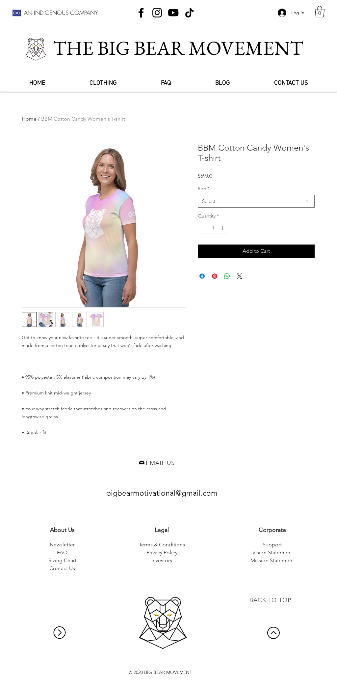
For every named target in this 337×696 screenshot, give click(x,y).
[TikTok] (189, 12)
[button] (319, 11)
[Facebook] (141, 12)
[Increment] (223, 228)
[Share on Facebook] (202, 276)
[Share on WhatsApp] (227, 276)
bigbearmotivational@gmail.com (162, 493)
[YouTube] (173, 12)
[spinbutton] (213, 228)
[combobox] (256, 201)
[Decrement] (203, 228)
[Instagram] (157, 12)
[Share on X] (240, 276)
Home (29, 119)
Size (203, 188)
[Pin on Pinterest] (215, 276)
